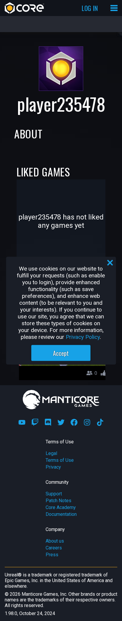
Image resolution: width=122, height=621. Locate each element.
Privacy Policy (83, 336)
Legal (51, 453)
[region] (61, 310)
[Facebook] (74, 422)
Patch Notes (58, 500)
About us (55, 541)
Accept (61, 352)
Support (54, 494)
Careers (54, 548)
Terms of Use (60, 460)
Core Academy (61, 507)
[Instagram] (87, 422)
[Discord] (48, 422)
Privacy (53, 467)
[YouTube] (21, 422)
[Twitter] (61, 422)
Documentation (61, 514)
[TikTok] (100, 422)
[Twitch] (34, 422)
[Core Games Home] (24, 8)
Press (52, 554)
